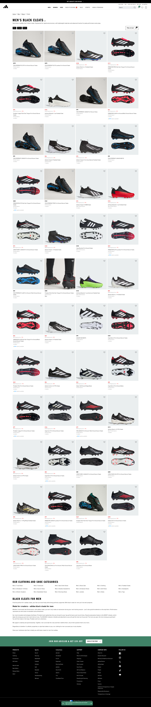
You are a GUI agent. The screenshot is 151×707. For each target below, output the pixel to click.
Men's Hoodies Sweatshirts (62, 588)
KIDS (61, 7)
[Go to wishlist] (142, 7)
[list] (69, 28)
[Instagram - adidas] (128, 658)
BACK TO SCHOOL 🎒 (71, 7)
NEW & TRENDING (97, 7)
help (125, 4)
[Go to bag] (146, 7)
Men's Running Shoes (61, 592)
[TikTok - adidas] (128, 671)
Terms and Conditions (86, 700)
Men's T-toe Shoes (18, 585)
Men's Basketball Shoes (40, 592)
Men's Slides (100, 592)
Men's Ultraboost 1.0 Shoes (20, 588)
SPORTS (87, 7)
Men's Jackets (80, 592)
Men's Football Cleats (124, 585)
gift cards (139, 4)
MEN (49, 7)
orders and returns (132, 4)
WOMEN (55, 7)
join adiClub (144, 4)
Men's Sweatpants (124, 588)
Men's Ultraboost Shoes (82, 588)
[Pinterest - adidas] (128, 666)
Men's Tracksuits (38, 585)
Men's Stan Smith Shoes (61, 585)
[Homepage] (5, 7)
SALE (81, 7)
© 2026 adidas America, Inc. (75, 705)
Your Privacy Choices (64, 700)
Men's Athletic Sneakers (19, 592)
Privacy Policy (77, 700)
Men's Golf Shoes (102, 588)
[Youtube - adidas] (128, 675)
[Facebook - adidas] (128, 654)
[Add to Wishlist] (41, 33)
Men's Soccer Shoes (39, 588)
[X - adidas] (128, 662)
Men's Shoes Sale (81, 585)
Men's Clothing (101, 585)
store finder (120, 4)
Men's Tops (122, 592)
